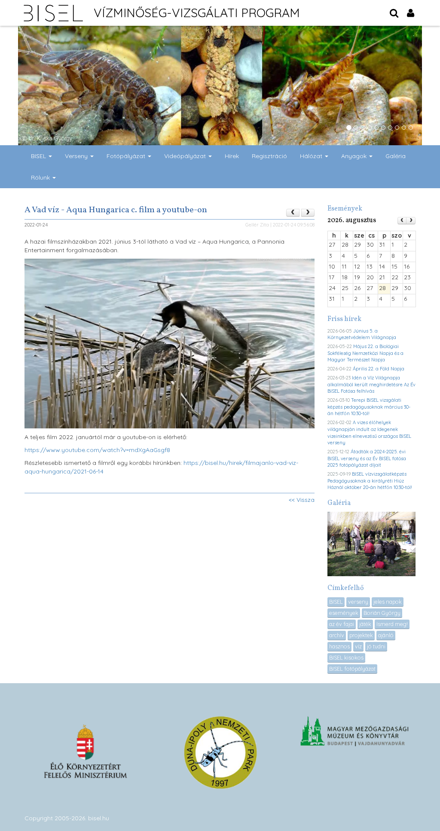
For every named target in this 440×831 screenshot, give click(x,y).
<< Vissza (302, 500)
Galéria (395, 156)
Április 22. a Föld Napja (378, 369)
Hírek (232, 156)
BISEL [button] (39, 156)
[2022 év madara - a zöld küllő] (308, 213)
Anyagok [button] (354, 156)
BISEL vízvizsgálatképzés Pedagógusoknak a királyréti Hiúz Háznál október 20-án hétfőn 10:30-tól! (369, 480)
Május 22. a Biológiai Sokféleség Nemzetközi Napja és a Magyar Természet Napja (365, 353)
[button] (329, 544)
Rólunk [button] (41, 177)
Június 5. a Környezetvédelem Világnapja (361, 334)
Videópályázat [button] (186, 156)
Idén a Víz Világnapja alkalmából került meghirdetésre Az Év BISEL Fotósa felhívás (371, 384)
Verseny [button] (77, 156)
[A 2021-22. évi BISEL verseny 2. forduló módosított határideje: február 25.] (292, 213)
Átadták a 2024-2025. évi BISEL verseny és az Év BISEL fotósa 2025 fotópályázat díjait (366, 458)
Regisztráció (269, 156)
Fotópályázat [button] (127, 156)
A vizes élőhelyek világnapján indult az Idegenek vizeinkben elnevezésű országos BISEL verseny (369, 432)
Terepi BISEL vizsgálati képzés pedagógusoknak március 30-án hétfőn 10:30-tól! (368, 406)
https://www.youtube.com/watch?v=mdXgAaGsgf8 (97, 450)
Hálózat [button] (312, 156)
